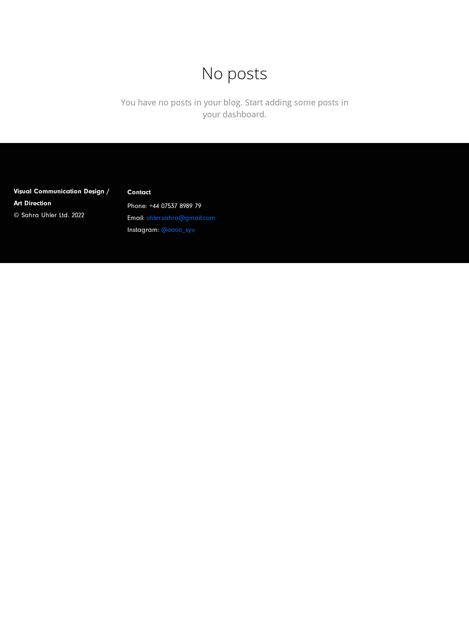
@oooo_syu (178, 230)
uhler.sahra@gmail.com (181, 218)
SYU (31, 19)
